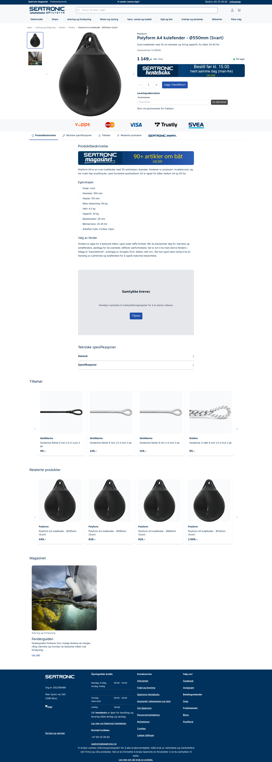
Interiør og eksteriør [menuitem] (192, 19)
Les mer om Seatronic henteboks (108, 724)
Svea (185, 701)
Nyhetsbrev (143, 722)
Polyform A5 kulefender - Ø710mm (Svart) (206, 533)
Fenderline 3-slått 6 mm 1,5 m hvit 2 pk (210, 443)
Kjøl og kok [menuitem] (167, 19)
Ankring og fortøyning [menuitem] (79, 19)
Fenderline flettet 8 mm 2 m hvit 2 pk (159, 443)
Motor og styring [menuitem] (109, 19)
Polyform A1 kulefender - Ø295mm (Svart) (57, 533)
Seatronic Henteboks (148, 695)
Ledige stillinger (145, 735)
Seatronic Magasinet (38, 2)
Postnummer (144, 98)
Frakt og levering (146, 688)
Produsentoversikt (58, 2)
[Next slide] (133, 74)
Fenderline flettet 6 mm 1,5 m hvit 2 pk (111, 443)
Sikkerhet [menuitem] (217, 19)
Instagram (188, 688)
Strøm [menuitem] (55, 19)
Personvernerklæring (148, 715)
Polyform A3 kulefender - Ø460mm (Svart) (157, 533)
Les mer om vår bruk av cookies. (136, 760)
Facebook (188, 681)
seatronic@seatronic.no (104, 744)
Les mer (36, 655)
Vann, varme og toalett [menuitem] (139, 19)
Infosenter (235, 2)
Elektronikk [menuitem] (37, 19)
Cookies (141, 729)
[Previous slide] (47, 74)
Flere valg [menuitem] (236, 19)
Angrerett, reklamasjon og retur (154, 701)
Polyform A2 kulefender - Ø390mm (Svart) (107, 533)
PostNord (188, 722)
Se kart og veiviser (55, 733)
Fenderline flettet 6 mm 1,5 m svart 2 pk (60, 445)
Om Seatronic (144, 708)
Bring (186, 715)
